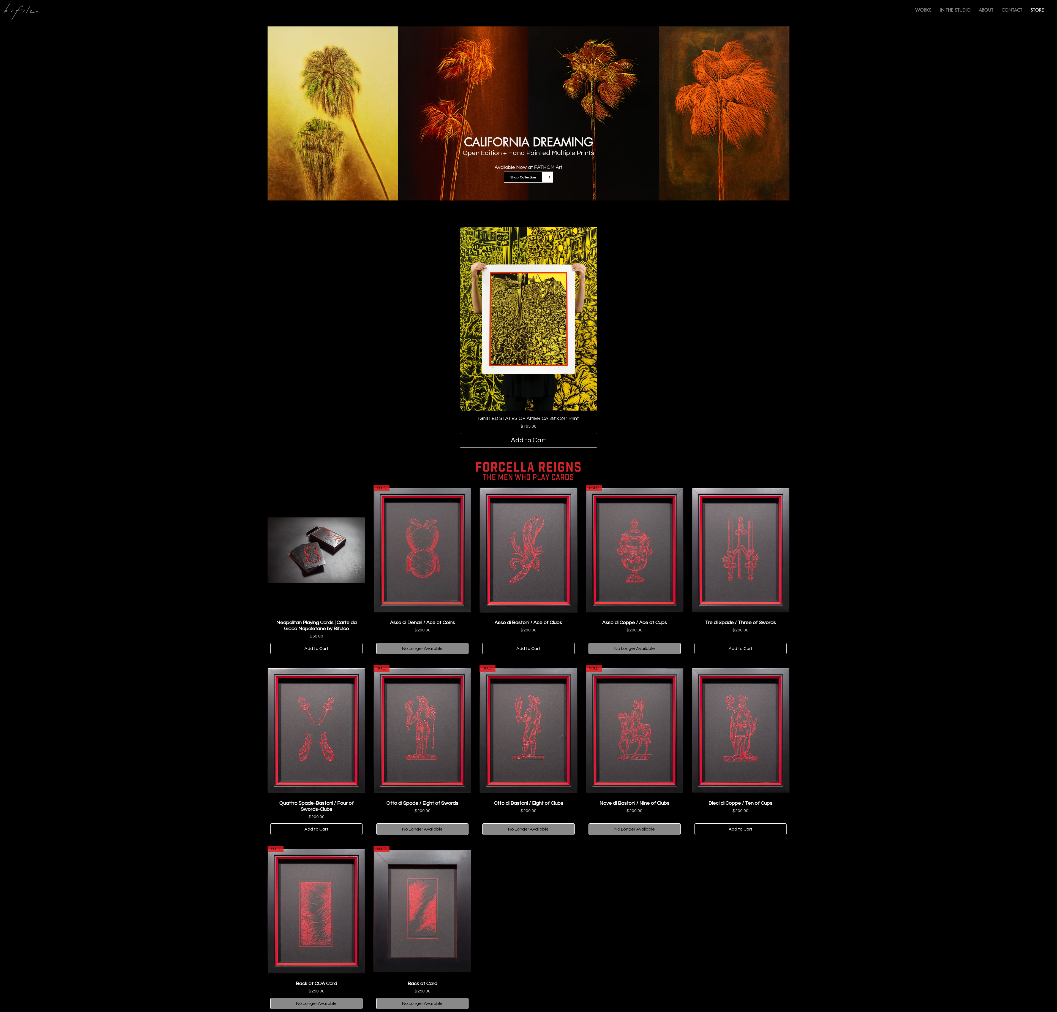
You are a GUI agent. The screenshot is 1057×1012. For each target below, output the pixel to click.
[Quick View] (316, 550)
